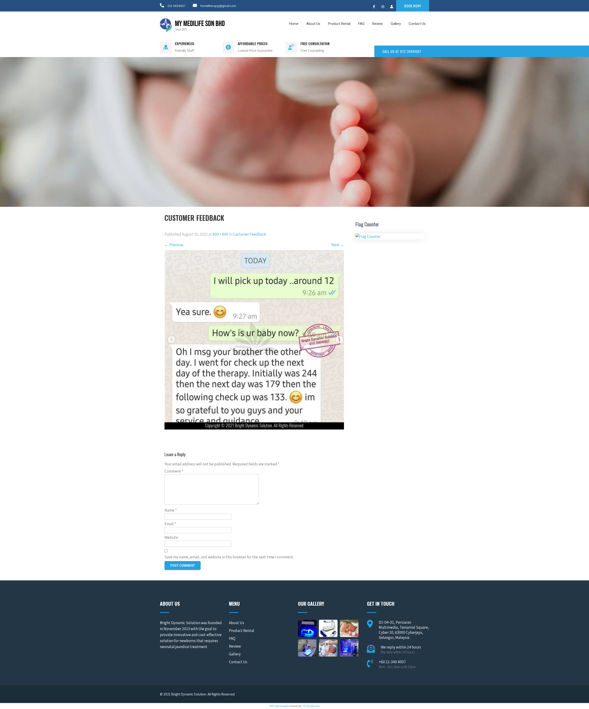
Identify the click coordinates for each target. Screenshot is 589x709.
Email (170, 523)
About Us (313, 24)
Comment (174, 471)
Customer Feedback (249, 234)
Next (337, 244)
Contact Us (417, 24)
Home (293, 24)
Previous (174, 244)
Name (171, 510)
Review (377, 24)
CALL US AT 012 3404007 (401, 51)
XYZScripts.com (311, 706)
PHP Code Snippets (279, 706)
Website (171, 537)
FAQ (361, 24)
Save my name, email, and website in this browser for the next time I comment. (229, 556)
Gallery (396, 24)
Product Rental (339, 24)
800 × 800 (220, 234)
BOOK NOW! (412, 5)
